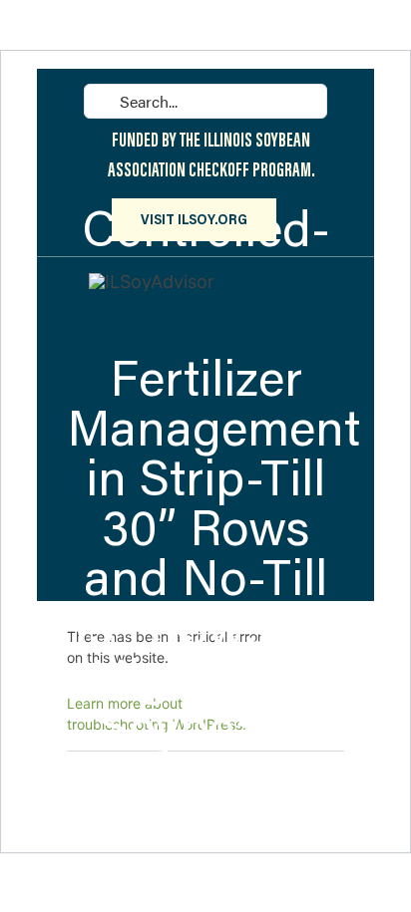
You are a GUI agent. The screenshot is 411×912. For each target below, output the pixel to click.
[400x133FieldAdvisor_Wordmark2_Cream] (151, 281)
